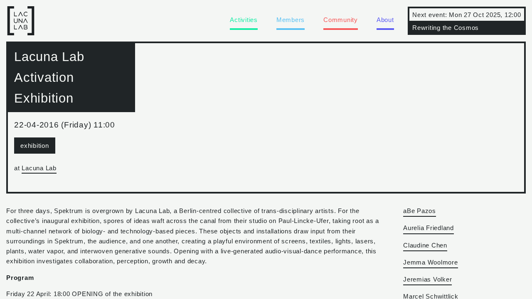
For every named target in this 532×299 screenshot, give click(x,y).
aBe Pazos (419, 210)
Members (290, 19)
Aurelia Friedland (428, 227)
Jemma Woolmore (430, 262)
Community (340, 19)
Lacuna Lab (39, 168)
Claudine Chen (425, 245)
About (385, 19)
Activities (244, 19)
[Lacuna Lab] (20, 29)
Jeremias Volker (427, 279)
